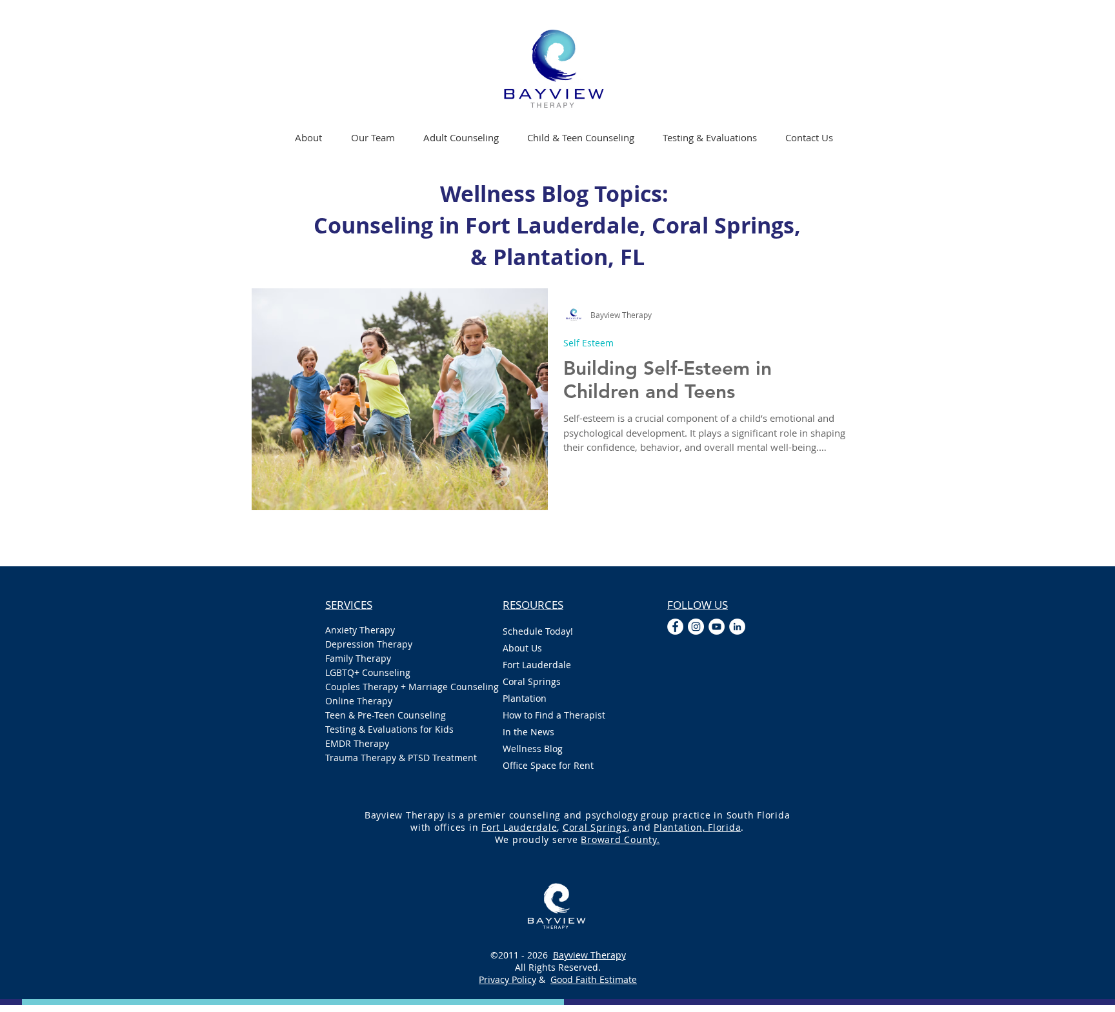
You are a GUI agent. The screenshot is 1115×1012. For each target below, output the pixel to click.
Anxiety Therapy (360, 630)
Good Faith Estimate (593, 979)
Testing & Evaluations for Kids (389, 729)
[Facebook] (675, 627)
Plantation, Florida (697, 827)
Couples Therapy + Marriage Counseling (401, 686)
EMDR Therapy (357, 743)
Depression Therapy (368, 644)
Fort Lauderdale (537, 665)
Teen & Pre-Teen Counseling (385, 715)
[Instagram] (696, 627)
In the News (528, 732)
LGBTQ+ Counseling (367, 672)
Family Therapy (358, 658)
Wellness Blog (533, 748)
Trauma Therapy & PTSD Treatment (401, 757)
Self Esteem (588, 342)
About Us (522, 648)
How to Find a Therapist (554, 715)
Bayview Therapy (589, 955)
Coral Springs (532, 681)
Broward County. (620, 839)
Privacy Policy (507, 979)
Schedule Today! (538, 631)
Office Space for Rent (548, 765)
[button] (461, 137)
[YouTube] (716, 627)
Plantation (525, 698)
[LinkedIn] (737, 627)
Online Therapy (358, 701)
